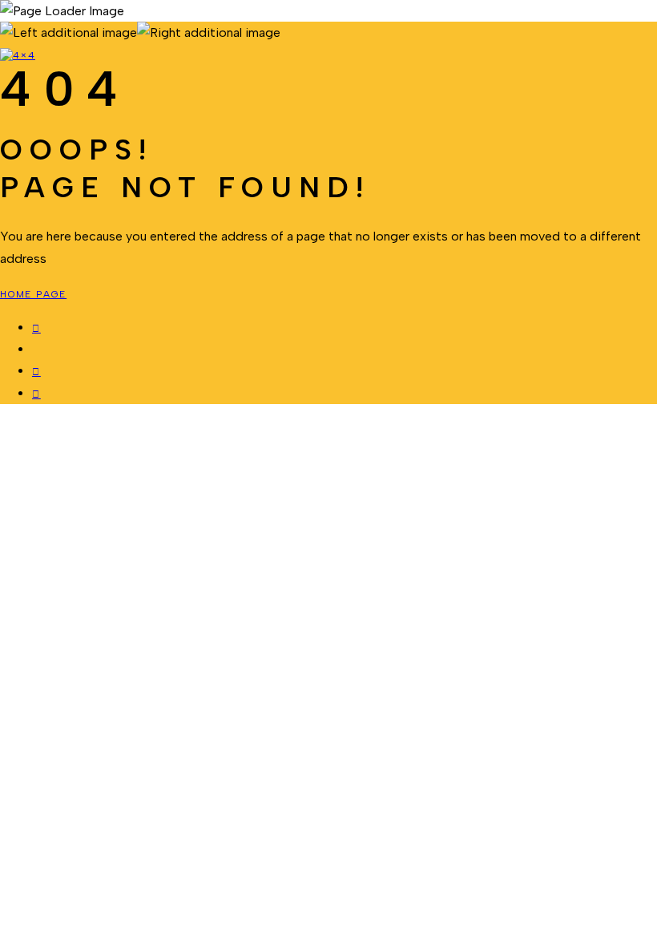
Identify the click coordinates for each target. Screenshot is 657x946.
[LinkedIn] (36, 372)
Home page (33, 294)
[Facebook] (36, 329)
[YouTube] (36, 394)
